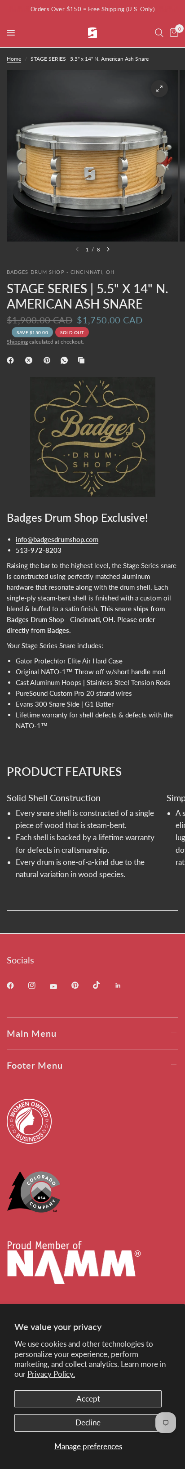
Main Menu (32, 1033)
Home (14, 58)
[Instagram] (38, 985)
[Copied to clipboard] (83, 360)
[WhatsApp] (66, 360)
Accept (88, 1398)
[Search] (159, 32)
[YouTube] (60, 987)
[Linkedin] (124, 985)
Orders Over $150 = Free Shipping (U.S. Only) (92, 9)
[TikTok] (103, 985)
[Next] (108, 249)
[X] (30, 360)
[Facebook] (12, 360)
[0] (172, 32)
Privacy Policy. (51, 1374)
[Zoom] (159, 88)
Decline (88, 1422)
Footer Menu (35, 1065)
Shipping (17, 341)
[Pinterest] (49, 360)
